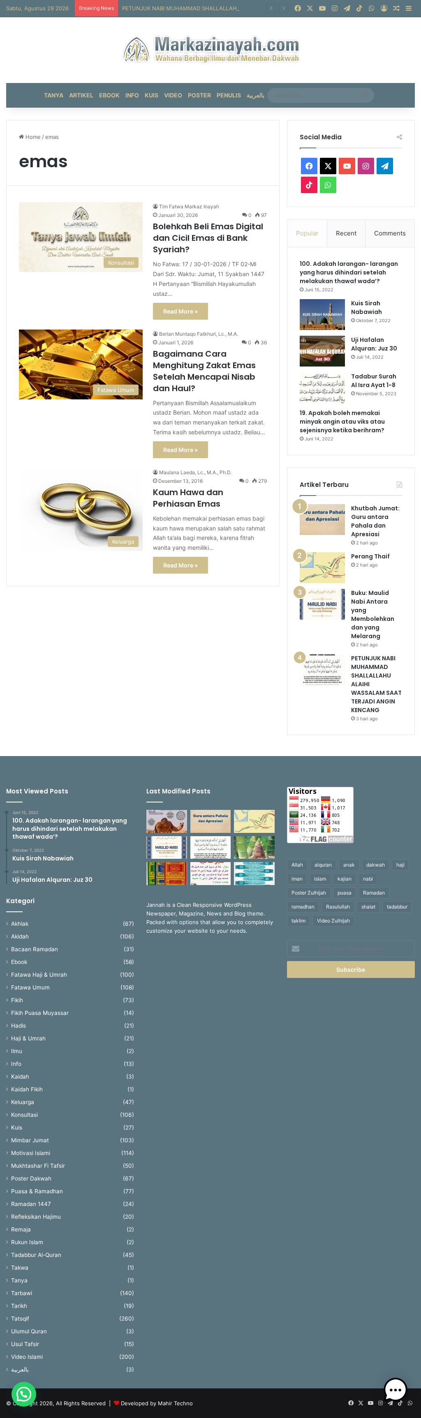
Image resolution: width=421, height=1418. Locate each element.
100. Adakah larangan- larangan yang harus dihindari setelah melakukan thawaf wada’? (349, 272)
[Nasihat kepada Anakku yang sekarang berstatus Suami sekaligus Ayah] (254, 847)
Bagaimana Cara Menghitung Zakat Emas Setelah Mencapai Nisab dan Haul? (204, 371)
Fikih (17, 1000)
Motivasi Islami (30, 1153)
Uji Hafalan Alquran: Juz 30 (374, 344)
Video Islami (27, 1356)
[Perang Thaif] (322, 567)
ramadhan (303, 907)
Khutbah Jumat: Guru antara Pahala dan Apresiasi (375, 521)
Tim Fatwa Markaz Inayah (189, 206)
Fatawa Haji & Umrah (39, 974)
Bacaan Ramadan (34, 949)
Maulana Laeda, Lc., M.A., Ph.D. (195, 472)
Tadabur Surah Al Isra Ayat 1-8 (373, 380)
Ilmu (16, 1051)
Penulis (229, 95)
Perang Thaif (370, 556)
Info (132, 95)
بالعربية (255, 95)
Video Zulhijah (333, 921)
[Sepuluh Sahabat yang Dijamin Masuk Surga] (254, 873)
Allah (297, 865)
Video (173, 95)
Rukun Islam (27, 1242)
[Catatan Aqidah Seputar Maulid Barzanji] (166, 873)
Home (32, 137)
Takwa (19, 1267)
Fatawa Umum (30, 987)
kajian (345, 879)
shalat (368, 907)
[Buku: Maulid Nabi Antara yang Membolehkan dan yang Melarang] (322, 604)
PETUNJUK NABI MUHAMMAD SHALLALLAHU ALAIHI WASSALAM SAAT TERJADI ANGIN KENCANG (249, 8)
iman (297, 879)
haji (400, 865)
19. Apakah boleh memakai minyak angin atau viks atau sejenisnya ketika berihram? (343, 421)
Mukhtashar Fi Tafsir (38, 1165)
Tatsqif (20, 1318)
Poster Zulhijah (308, 893)
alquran (323, 865)
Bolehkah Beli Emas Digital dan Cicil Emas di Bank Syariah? (208, 238)
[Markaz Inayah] (210, 50)
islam (320, 879)
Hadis (18, 1025)
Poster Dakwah (31, 1178)
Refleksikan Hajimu (36, 1216)
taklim (298, 921)
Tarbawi (21, 1293)
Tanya (53, 95)
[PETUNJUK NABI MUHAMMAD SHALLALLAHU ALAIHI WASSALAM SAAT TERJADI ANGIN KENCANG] (322, 669)
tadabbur (397, 907)
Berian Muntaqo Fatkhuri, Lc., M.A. (198, 334)
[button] (24, 1394)
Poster (199, 95)
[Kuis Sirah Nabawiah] (322, 314)
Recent (346, 233)
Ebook (109, 95)
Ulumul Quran (29, 1331)
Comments (390, 233)
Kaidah (20, 1076)
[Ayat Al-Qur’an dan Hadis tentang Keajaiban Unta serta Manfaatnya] (166, 821)
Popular (307, 233)
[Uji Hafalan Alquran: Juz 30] (322, 351)
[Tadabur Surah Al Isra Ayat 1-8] (322, 387)
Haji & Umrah (28, 1038)
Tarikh (19, 1306)
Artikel (81, 95)
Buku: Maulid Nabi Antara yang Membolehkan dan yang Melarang (372, 614)
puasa (345, 893)
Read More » (180, 311)
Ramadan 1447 (31, 1204)
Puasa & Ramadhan (37, 1191)
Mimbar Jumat (30, 1140)
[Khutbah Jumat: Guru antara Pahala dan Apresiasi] (322, 519)
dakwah (375, 865)
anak (349, 865)
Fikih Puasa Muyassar (40, 1013)
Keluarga (22, 1102)
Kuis (151, 95)
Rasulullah (338, 907)
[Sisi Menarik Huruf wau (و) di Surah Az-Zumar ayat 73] (210, 873)
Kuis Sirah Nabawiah (366, 307)
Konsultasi (24, 1114)
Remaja (21, 1229)
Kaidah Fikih (27, 1089)
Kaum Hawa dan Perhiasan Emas (188, 498)
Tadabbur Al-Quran (36, 1255)
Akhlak (19, 923)
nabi (368, 879)
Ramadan (374, 893)
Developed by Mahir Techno (157, 1403)
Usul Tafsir (25, 1344)
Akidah (20, 936)
